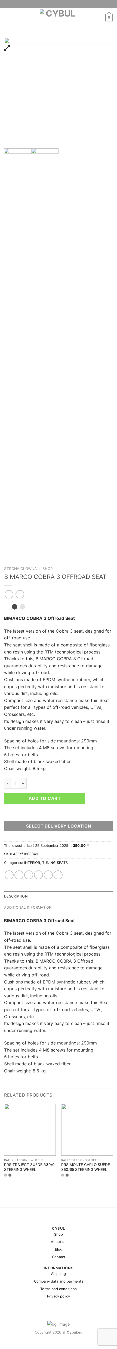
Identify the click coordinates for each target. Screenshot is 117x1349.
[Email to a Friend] (38, 874)
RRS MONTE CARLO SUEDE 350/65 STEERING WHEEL (85, 1167)
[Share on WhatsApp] (9, 874)
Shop (47, 568)
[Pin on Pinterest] (48, 874)
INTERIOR (32, 863)
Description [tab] (16, 896)
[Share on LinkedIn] (58, 874)
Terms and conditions (58, 1289)
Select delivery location (58, 826)
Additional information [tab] (28, 907)
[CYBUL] (59, 17)
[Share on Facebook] (18, 874)
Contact (58, 1257)
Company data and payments (58, 1281)
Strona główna (20, 568)
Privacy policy (58, 1296)
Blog (58, 1249)
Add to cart (45, 798)
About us (58, 1241)
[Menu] (7, 17)
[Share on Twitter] (28, 874)
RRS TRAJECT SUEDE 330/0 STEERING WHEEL (29, 1167)
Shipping (58, 1273)
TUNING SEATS (55, 863)
